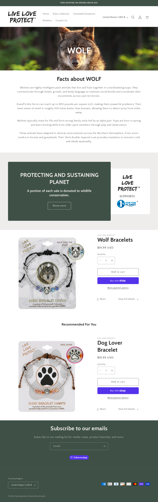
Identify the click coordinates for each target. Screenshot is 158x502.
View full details (126, 299)
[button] (133, 17)
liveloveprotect (21, 496)
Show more (59, 205)
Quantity (101, 254)
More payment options (118, 288)
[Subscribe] (104, 446)
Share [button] (103, 299)
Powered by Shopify (36, 496)
